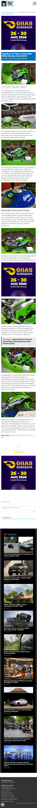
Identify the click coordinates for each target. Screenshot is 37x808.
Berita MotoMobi (6, 790)
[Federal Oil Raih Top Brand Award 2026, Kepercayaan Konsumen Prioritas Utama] (18, 753)
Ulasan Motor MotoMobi (8, 797)
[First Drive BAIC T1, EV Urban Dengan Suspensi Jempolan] (18, 697)
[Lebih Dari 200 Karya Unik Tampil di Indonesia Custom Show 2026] (18, 727)
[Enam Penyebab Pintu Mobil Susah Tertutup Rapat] (18, 642)
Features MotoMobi (6, 793)
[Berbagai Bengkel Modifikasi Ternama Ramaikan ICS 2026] (18, 668)
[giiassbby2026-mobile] (18, 33)
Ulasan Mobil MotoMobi (7, 795)
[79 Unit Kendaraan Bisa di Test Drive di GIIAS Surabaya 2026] (18, 545)
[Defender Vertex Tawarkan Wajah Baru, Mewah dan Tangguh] (18, 618)
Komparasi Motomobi (7, 801)
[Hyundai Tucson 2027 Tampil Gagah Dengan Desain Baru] (18, 568)
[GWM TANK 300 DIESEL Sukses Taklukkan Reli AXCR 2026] (18, 593)
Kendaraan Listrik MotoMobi (9, 799)
